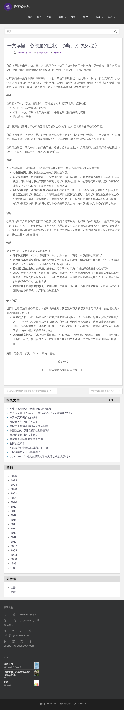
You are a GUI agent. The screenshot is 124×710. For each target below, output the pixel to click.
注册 (13, 587)
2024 (13, 484)
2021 (13, 497)
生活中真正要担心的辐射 (24, 417)
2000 (13, 559)
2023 (13, 489)
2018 (13, 511)
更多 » (112, 400)
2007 (13, 546)
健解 (61, 17)
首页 (30, 17)
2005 (13, 550)
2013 (13, 532)
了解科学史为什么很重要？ (25, 452)
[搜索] (115, 31)
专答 (73, 17)
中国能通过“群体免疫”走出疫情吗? (29, 430)
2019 (13, 506)
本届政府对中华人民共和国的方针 (29, 447)
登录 (13, 591)
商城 (98, 17)
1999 (13, 563)
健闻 (39, 17)
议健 (48, 17)
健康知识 (58, 52)
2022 (13, 493)
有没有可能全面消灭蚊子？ (25, 421)
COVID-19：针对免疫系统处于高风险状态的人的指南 (40, 456)
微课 (85, 17)
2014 (13, 528)
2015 (13, 524)
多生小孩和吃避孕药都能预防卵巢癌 (30, 408)
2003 (13, 554)
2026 (13, 476)
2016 (13, 519)
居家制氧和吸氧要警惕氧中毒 (26, 439)
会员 (110, 17)
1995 (13, 568)
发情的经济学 (17, 443)
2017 (13, 515)
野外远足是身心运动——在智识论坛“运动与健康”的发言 (41, 413)
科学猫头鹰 (42, 52)
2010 (13, 541)
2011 (13, 537)
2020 (13, 502)
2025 (13, 480)
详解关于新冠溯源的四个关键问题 (29, 426)
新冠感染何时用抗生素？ (24, 434)
